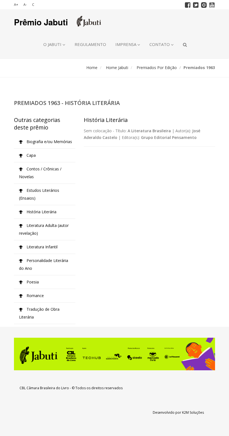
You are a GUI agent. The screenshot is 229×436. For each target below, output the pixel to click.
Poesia (32, 282)
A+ (16, 4)
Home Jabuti (117, 67)
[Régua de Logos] (114, 354)
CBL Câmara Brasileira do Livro (44, 388)
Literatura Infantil (41, 246)
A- (25, 4)
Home (91, 67)
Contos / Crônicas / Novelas (40, 172)
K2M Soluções (193, 412)
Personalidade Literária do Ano (43, 264)
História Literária (40, 211)
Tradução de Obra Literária (39, 313)
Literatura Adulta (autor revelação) (44, 229)
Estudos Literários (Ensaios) (39, 194)
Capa (30, 155)
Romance (34, 295)
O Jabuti (53, 44)
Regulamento (90, 44)
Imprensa (126, 44)
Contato (160, 44)
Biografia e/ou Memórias (48, 141)
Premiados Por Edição (157, 67)
